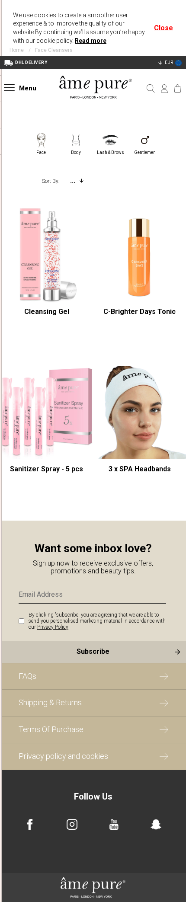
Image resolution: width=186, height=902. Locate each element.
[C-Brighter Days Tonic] (139, 255)
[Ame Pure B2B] (96, 108)
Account (164, 88)
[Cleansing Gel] (46, 255)
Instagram (72, 824)
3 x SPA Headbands (140, 469)
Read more (90, 40)
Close (163, 28)
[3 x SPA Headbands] (139, 412)
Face (41, 152)
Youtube (114, 824)
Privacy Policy (52, 627)
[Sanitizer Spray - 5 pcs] (46, 412)
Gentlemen (145, 152)
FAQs (27, 676)
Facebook (30, 824)
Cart (177, 88)
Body (76, 152)
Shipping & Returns (50, 702)
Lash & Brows (110, 152)
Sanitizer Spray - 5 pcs (46, 469)
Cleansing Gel (46, 311)
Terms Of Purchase (51, 729)
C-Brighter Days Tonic (139, 311)
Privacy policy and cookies (63, 756)
